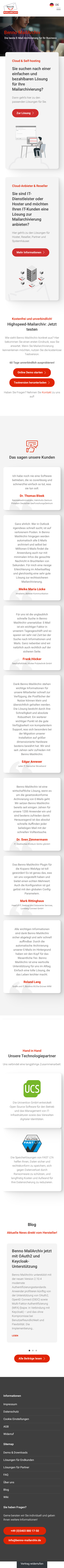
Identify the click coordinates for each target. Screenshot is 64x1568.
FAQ (5, 1475)
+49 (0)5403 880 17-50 (25, 1531)
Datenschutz (11, 1412)
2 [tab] (33, 1349)
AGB (6, 1427)
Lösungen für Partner (16, 1467)
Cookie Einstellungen (16, 1419)
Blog (6, 1490)
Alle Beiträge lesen (30, 1358)
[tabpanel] (32, 1293)
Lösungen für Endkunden (18, 1460)
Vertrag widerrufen (32, 1564)
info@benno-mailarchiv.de (25, 1540)
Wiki (6, 1497)
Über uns (8, 1482)
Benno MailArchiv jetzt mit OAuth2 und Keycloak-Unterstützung (32, 1258)
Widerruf (8, 1434)
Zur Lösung (24, 113)
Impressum (10, 1404)
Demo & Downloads (15, 1453)
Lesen (15, 1335)
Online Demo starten (30, 372)
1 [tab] (29, 1349)
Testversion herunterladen (30, 383)
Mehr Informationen (29, 252)
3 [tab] (36, 1349)
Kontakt (46, 392)
